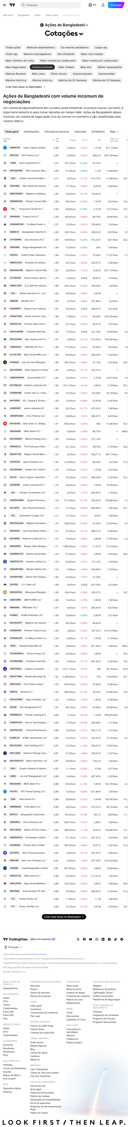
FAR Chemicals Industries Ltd (35, 186)
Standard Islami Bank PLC (37, 661)
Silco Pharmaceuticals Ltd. (35, 507)
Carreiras (34, 1056)
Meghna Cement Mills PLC (37, 270)
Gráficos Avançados (103, 996)
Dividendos (9, 1051)
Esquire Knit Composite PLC (36, 308)
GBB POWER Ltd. (32, 599)
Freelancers (72, 1039)
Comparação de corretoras (44, 1012)
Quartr (45, 967)
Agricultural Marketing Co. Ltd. (36, 883)
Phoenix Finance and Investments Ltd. (36, 630)
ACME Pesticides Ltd (31, 615)
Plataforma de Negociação (106, 999)
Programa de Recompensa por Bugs (46, 1108)
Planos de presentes (40, 996)
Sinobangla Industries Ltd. (37, 837)
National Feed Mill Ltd (30, 645)
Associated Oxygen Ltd (31, 515)
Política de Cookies (40, 1096)
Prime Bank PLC (32, 806)
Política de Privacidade (42, 1092)
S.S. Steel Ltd (28, 584)
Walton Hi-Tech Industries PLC (36, 829)
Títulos (6, 1004)
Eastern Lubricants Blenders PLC (36, 385)
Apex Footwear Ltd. (33, 461)
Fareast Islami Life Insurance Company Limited (36, 324)
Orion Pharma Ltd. (35, 416)
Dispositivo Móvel (12, 1088)
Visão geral (36, 1005)
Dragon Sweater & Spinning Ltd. (33, 768)
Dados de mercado (40, 992)
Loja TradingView (39, 1069)
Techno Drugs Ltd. (36, 653)
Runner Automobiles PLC (37, 553)
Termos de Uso (38, 1085)
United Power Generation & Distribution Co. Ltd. (34, 255)
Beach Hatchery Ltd (36, 760)
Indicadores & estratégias (73, 1030)
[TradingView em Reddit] (122, 939)
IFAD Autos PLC (32, 875)
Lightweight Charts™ (103, 992)
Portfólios (8, 1064)
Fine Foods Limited (33, 684)
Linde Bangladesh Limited (34, 868)
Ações (6, 998)
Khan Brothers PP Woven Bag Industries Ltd (35, 891)
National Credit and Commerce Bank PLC (35, 538)
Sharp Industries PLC (33, 484)
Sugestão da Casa (75, 1019)
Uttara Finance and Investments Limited (36, 278)
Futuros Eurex (37, 1029)
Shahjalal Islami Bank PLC (37, 331)
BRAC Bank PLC (32, 783)
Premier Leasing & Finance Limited (36, 714)
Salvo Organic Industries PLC (34, 477)
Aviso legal (35, 1089)
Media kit (35, 1059)
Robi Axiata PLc (27, 799)
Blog (32, 1049)
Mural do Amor (73, 989)
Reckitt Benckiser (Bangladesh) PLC (36, 676)
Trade (69, 1012)
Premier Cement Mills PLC (36, 201)
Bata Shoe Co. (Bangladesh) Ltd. (35, 423)
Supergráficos (10, 988)
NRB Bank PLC (29, 607)
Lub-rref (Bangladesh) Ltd (32, 776)
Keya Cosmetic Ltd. (36, 699)
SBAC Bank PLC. (32, 431)
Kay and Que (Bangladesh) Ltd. (35, 362)
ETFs (5, 1001)
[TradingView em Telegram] (109, 939)
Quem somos (37, 1042)
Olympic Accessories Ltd (32, 492)
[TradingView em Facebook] (84, 939)
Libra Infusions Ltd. (32, 822)
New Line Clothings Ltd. (34, 860)
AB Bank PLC (27, 301)
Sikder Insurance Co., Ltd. (32, 293)
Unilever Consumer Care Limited (36, 668)
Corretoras (35, 1009)
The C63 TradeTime (40, 1076)
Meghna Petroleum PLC (37, 523)
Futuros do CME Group (41, 1025)
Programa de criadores (78, 996)
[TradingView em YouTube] (90, 939)
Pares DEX (8, 1015)
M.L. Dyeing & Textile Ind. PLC (35, 400)
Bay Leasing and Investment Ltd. (36, 339)
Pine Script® (9, 1078)
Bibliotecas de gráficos (104, 989)
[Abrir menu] (4, 5)
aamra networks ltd (34, 408)
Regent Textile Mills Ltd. (36, 454)
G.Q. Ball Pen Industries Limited (36, 285)
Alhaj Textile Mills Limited (36, 354)
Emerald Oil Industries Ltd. (36, 262)
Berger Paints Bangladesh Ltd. (36, 546)
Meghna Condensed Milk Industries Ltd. (37, 193)
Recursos (35, 985)
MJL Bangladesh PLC (31, 707)
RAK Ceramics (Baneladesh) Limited (37, 170)
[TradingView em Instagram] (97, 939)
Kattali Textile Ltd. (28, 898)
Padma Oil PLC (30, 216)
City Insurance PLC (34, 239)
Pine (5, 1018)
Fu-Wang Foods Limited (37, 224)
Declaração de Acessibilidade (45, 1099)
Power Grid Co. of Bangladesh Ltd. (36, 393)
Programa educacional (104, 1022)
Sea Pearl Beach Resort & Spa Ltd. (35, 530)
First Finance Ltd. (30, 155)
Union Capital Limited (34, 147)
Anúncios (97, 1011)
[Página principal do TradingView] (12, 5)
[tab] (13, 47)
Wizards (70, 1035)
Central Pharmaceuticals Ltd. (37, 730)
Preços (33, 989)
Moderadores (73, 1003)
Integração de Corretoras (106, 1015)
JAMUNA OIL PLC (34, 347)
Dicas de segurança (40, 1103)
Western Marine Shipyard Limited (37, 569)
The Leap (35, 1016)
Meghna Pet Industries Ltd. (36, 622)
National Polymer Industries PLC (35, 753)
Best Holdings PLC (34, 745)
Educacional (72, 1016)
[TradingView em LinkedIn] (103, 939)
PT (94, 5)
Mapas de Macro (11, 1075)
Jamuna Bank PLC (36, 377)
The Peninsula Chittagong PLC (36, 446)
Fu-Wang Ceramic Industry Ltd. (36, 638)
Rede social (72, 985)
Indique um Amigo (75, 992)
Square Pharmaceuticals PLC (37, 500)
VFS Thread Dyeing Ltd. (33, 791)
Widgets (97, 985)
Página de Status (39, 1112)
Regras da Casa (74, 999)
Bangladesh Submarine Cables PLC (34, 814)
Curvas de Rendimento (14, 1068)
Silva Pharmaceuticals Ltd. (35, 852)
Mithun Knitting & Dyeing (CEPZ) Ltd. (36, 439)
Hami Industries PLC (29, 163)
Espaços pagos (74, 1042)
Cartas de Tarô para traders (44, 1072)
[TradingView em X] (78, 939)
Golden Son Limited (35, 469)
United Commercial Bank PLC (33, 178)
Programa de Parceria (104, 1018)
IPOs (5, 1055)
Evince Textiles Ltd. (29, 906)
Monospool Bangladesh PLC (36, 592)
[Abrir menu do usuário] (103, 5)
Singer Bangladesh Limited (35, 247)
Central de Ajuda (38, 1052)
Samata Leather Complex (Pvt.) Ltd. (37, 561)
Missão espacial (38, 1045)
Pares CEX (8, 1011)
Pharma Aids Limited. (34, 845)
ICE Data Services (39, 954)
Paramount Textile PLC (31, 209)
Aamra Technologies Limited (36, 722)
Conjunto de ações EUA (42, 1032)
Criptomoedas (10, 1008)
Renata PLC (27, 691)
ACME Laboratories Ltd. (34, 737)
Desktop (7, 1091)
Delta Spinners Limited (36, 370)
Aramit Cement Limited (36, 316)
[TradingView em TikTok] (115, 939)
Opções (7, 1071)
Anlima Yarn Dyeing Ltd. (37, 576)
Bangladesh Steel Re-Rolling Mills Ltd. (35, 232)
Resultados (8, 1048)
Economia (8, 1044)
